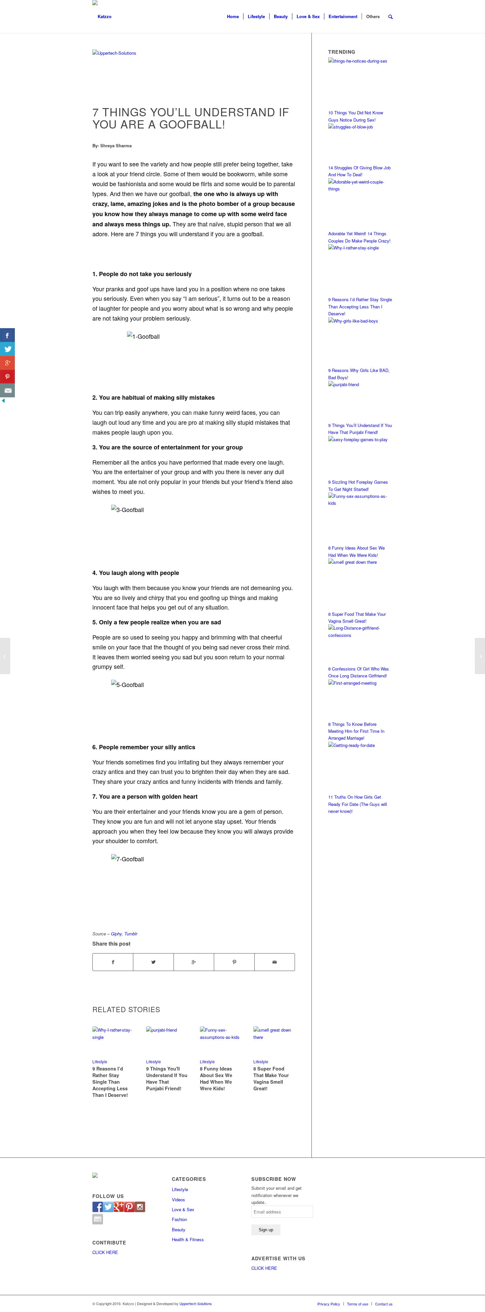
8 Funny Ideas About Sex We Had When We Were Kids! (216, 1078)
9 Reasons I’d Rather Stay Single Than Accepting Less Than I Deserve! (110, 1081)
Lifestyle (153, 1061)
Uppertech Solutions (195, 1303)
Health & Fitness (188, 1239)
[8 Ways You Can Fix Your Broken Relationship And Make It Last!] (480, 656)
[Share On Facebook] (7, 335)
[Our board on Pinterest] (129, 1207)
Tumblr (130, 933)
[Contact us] (97, 1219)
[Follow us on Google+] (118, 1207)
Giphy (116, 933)
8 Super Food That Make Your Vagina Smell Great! (271, 1078)
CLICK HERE (105, 1252)
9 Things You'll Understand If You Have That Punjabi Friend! (166, 1078)
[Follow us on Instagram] (140, 1207)
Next (285, 1054)
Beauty (178, 1229)
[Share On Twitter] (7, 349)
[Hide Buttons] (3, 402)
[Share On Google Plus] (7, 363)
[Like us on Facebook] (97, 1207)
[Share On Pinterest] (7, 377)
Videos (178, 1199)
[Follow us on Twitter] (108, 1207)
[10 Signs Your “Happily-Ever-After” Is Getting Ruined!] (5, 656)
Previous (102, 1054)
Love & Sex (183, 1209)
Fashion (179, 1219)
